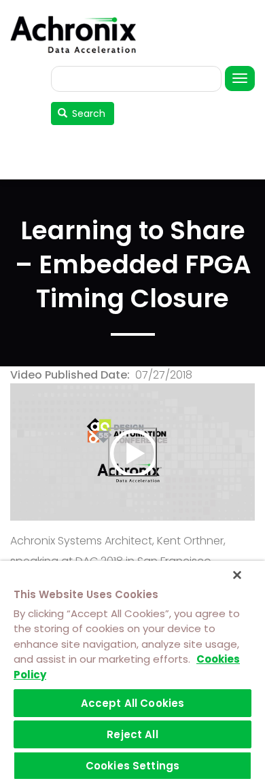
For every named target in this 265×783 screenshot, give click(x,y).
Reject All (132, 734)
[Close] (237, 575)
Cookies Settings (132, 766)
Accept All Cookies (133, 703)
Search (87, 113)
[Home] (78, 34)
